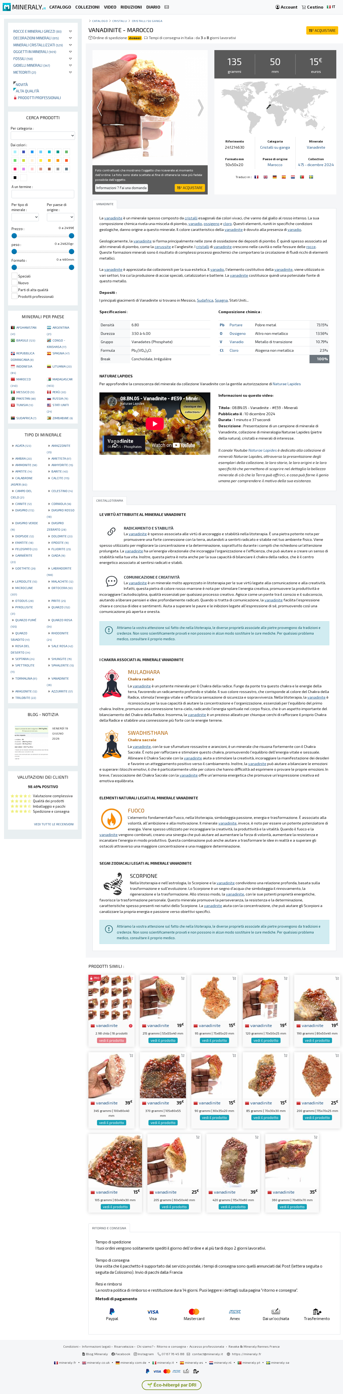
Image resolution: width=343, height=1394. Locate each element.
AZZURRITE (62, 691)
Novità (20, 84)
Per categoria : (22, 128)
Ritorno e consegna (171, 1346)
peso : (16, 244)
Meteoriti (24, 72)
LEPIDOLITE (26, 581)
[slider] (14, 235)
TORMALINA (26, 678)
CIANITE (23, 503)
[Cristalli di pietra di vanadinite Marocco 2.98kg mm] (111, 997)
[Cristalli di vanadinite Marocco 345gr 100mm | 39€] (111, 1074)
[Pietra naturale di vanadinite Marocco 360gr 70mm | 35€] (292, 1160)
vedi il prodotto (111, 1040)
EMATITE (24, 542)
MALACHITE (62, 581)
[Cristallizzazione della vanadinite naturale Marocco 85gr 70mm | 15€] (266, 1074)
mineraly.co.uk (98, 1362)
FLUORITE (61, 549)
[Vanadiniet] (293, 176)
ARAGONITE (26, 691)
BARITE (59, 471)
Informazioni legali (96, 1346)
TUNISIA (24, 405)
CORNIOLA (61, 503)
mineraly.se (279, 1362)
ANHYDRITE (62, 465)
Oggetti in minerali (34, 51)
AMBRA (23, 458)
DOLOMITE (61, 536)
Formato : (19, 260)
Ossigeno (238, 333)
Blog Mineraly (96, 1354)
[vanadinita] (284, 176)
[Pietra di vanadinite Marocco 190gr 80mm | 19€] (317, 997)
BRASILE (25, 340)
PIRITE (58, 600)
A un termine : (22, 187)
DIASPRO (24, 510)
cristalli (119, 21)
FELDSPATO (26, 549)
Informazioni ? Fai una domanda (121, 188)
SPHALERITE (62, 665)
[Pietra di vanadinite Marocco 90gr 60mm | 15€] (214, 1074)
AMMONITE (26, 465)
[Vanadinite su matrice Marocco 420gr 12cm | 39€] (233, 1160)
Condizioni (71, 1346)
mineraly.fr (67, 1362)
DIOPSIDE (24, 536)
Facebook (122, 1354)
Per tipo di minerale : (20, 207)
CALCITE (60, 478)
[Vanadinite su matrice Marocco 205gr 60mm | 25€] (174, 1160)
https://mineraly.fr (246, 1354)
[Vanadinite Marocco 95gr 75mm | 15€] (214, 997)
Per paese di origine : (56, 207)
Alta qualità (26, 91)
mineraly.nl (222, 1362)
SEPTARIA (24, 659)
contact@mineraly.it (207, 1354)
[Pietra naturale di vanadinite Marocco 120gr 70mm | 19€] (266, 997)
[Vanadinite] (257, 176)
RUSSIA (60, 398)
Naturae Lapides (287, 383)
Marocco (275, 164)
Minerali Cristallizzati (38, 45)
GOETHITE (25, 568)
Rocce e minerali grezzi (37, 31)
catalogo (100, 21)
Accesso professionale (207, 1346)
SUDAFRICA (26, 418)
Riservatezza (123, 1346)
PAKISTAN (26, 398)
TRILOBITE (25, 697)
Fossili (23, 58)
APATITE (23, 471)
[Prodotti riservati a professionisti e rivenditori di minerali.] (130, 1026)
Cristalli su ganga (147, 21)
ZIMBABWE (63, 418)
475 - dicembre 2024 (316, 164)
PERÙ (59, 392)
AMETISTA (61, 458)
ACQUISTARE (322, 30)
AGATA (23, 445)
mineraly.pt (251, 1362)
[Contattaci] (166, 7)
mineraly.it (165, 1362)
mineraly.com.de (133, 1362)
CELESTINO (62, 491)
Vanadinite (316, 147)
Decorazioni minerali (36, 38)
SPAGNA (61, 353)
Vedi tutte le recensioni (54, 824)
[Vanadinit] (275, 176)
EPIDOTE (60, 542)
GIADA (58, 555)
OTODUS (24, 600)
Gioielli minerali (31, 65)
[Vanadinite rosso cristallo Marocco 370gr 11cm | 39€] (163, 1074)
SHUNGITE (61, 659)
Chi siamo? (145, 1346)
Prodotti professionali (39, 97)
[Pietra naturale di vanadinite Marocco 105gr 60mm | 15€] (115, 1160)
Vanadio (237, 341)
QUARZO (60, 607)
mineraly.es (194, 1362)
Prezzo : (18, 229)
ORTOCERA (62, 588)
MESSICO (25, 392)
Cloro (234, 350)
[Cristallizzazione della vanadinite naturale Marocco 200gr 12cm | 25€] (317, 1074)
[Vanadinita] (302, 176)
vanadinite (106, 1025)
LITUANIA (62, 366)
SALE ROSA (62, 646)
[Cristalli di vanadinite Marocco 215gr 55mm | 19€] (163, 997)
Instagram (145, 1354)
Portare (236, 325)
